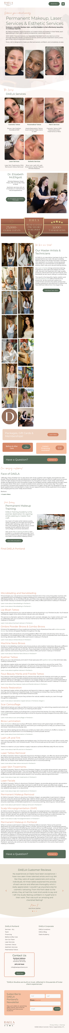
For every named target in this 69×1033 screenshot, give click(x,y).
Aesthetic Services (11, 947)
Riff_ (63, 1027)
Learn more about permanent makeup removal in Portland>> (21, 805)
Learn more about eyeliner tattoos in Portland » (17, 670)
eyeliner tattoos (48, 660)
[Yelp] (12, 1025)
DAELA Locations (44, 929)
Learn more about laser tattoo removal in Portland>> (18, 763)
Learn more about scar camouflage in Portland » (17, 717)
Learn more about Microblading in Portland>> (16, 606)
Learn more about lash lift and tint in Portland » (16, 749)
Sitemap (62, 1025)
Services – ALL (9, 929)
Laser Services (14, 161)
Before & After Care (11, 937)
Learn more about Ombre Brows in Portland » (16, 640)
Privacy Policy (54, 1025)
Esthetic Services (34, 161)
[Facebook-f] (4, 1025)
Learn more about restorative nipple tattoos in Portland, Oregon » (23, 701)
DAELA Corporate (46, 926)
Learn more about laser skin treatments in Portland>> (19, 777)
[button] (51, 522)
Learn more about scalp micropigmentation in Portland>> (20, 818)
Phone (35, 1000)
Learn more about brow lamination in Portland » (17, 734)
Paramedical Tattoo (11, 949)
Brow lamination (6, 724)
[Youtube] (10, 1025)
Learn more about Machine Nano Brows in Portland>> (19, 653)
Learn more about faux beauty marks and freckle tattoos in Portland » (24, 684)
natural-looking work (42, 278)
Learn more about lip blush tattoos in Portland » (17, 623)
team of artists (43, 268)
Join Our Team (10, 939)
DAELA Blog (43, 932)
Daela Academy (44, 934)
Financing (8, 934)
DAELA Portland (12, 926)
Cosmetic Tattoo (14, 124)
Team (7, 932)
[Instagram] (7, 1025)
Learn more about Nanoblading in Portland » (16, 603)
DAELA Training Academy (20, 531)
